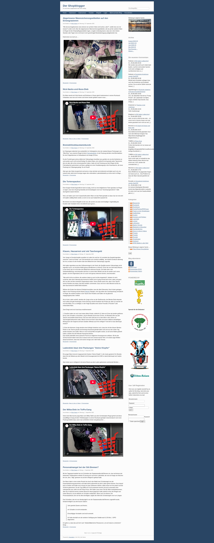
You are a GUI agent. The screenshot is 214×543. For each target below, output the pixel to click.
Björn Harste (74, 23)
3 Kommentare (72, 341)
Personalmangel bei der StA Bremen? (81, 467)
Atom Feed (133, 267)
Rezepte (135, 237)
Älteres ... (131, 51)
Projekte (135, 235)
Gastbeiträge (136, 213)
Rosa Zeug (138, 141)
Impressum (72, 13)
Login (105, 13)
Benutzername (133, 399)
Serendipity (71, 537)
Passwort (131, 403)
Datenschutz (82, 13)
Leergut (135, 221)
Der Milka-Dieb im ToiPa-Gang (77, 409)
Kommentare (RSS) (136, 269)
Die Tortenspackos (72, 181)
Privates (135, 233)
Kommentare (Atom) (136, 271)
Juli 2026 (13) (132, 43)
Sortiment (135, 241)
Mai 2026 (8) (132, 47)
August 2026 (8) (133, 41)
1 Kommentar (72, 175)
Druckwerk (136, 205)
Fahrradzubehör (91, 153)
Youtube (91, 13)
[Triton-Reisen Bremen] (139, 25)
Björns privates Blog (116, 13)
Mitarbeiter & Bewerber (139, 227)
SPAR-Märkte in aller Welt (140, 243)
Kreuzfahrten (128, 13)
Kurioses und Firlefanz (139, 217)
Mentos (87, 291)
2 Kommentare (85, 403)
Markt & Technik (137, 225)
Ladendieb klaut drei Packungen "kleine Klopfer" (86, 348)
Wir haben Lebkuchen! (142, 61)
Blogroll (98, 13)
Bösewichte (65, 83)
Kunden (135, 215)
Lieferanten (136, 223)
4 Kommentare (72, 83)
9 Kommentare (72, 245)
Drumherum (136, 207)
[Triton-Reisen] (139, 375)
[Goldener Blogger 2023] (139, 296)
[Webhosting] (140, 282)
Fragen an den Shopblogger (141, 211)
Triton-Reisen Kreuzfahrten (141, 249)
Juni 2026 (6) (132, 45)
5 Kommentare (85, 138)
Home (64, 13)
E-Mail (131, 407)
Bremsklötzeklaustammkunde (77, 145)
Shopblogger (136, 239)
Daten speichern (135, 421)
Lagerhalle (136, 219)
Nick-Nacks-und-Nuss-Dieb (75, 89)
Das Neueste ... (133, 49)
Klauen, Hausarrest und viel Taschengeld (82, 251)
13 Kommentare (73, 461)
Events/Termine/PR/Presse (141, 209)
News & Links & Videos (75, 138)
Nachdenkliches (137, 229)
